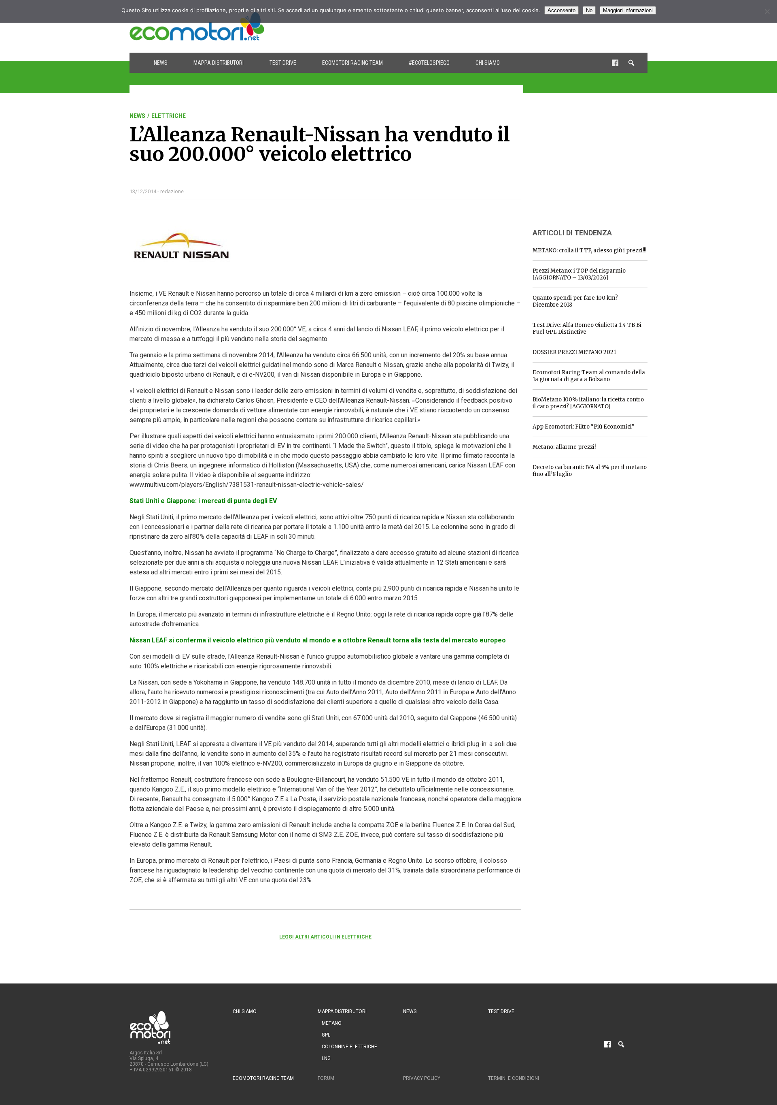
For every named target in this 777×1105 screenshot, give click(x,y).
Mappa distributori (218, 63)
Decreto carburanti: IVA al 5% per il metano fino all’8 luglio (590, 471)
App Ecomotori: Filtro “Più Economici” (584, 426)
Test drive (283, 63)
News (161, 63)
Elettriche (168, 116)
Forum (326, 1078)
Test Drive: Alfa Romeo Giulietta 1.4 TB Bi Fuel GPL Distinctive (587, 328)
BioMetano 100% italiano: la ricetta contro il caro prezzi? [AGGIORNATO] (588, 403)
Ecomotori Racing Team (352, 63)
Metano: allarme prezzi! (564, 447)
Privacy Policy (421, 1078)
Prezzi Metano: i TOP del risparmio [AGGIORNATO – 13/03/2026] (579, 274)
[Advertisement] (500, 26)
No (589, 10)
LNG (326, 1058)
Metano (332, 1023)
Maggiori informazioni (628, 10)
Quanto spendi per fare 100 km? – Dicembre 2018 (578, 301)
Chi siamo (488, 63)
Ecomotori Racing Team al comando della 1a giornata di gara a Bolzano (589, 376)
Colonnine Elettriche (349, 1047)
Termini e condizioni (513, 1078)
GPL (326, 1035)
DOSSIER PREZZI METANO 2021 (574, 352)
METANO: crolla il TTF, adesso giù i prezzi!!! (589, 250)
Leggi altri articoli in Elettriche (325, 937)
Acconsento (561, 10)
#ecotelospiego (429, 63)
